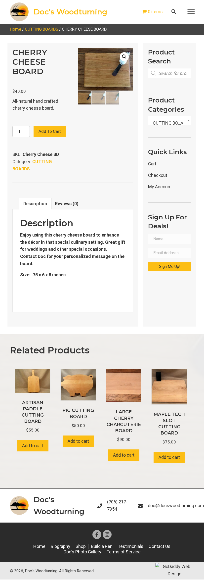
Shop (81, 546)
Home (15, 29)
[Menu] (191, 12)
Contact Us (159, 546)
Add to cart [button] (32, 445)
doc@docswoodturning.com (176, 505)
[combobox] (169, 121)
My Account (160, 186)
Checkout (157, 175)
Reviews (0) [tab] (67, 203)
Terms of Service (124, 551)
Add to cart (50, 131)
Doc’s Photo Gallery (82, 551)
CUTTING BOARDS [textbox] (171, 123)
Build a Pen (102, 546)
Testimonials (130, 546)
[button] (124, 56)
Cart (152, 163)
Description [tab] (35, 203)
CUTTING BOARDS (41, 29)
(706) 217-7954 (117, 505)
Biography (60, 546)
